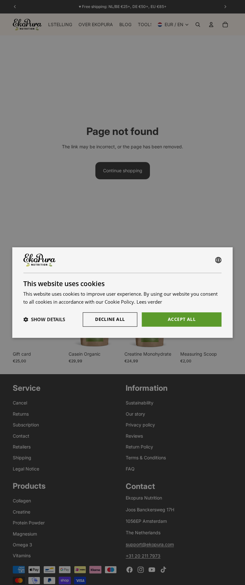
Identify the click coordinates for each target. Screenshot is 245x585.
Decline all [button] (110, 319)
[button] (44, 319)
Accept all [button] (182, 319)
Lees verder (149, 302)
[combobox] (218, 260)
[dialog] (122, 292)
